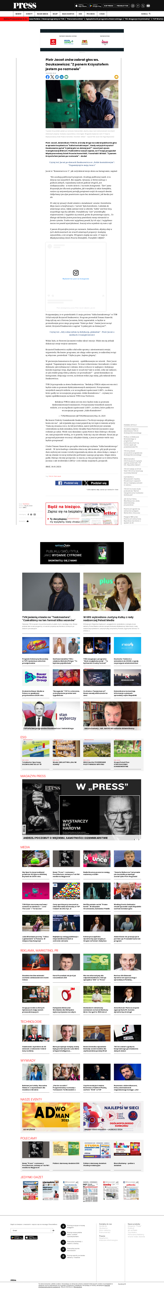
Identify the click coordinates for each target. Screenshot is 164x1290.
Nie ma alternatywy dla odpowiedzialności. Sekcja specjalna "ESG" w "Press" (94, 977)
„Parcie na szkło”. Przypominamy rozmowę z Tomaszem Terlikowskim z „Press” (64, 1088)
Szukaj (144, 14)
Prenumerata (104, 1232)
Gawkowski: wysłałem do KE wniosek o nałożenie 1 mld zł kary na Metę (34, 1049)
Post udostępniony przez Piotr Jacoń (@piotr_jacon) (76, 308)
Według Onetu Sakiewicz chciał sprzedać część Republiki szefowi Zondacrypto (127, 906)
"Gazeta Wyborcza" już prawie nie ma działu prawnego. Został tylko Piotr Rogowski (127, 874)
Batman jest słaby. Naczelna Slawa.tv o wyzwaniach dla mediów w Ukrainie (34, 1087)
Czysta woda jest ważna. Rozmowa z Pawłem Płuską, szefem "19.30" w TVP (95, 1087)
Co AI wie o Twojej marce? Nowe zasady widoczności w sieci (95, 693)
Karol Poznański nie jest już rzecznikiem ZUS (64, 976)
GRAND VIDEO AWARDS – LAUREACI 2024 (103, 1129)
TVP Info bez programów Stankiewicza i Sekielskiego (48, 728)
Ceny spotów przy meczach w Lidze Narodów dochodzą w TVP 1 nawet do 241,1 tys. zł (66, 906)
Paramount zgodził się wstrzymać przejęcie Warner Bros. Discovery (132, 511)
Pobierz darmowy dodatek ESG (66, 1163)
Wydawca (103, 1228)
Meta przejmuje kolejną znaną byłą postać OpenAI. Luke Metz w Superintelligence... (66, 1049)
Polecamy (29, 1138)
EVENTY (29, 14)
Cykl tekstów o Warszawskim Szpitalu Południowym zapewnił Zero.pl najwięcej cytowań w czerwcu (133, 481)
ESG (80, 14)
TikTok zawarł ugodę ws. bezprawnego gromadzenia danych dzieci (126, 1049)
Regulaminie (78, 1287)
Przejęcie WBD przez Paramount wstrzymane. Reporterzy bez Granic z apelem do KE (132, 520)
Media (25, 847)
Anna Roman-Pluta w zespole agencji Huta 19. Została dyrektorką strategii (126, 1010)
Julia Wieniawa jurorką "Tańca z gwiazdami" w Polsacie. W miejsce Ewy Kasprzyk (35, 939)
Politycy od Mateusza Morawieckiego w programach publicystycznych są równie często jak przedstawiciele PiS (131, 442)
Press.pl (131, 1228)
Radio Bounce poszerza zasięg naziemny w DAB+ (96, 873)
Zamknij (122, 1284)
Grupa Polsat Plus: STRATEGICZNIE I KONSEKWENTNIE (122, 764)
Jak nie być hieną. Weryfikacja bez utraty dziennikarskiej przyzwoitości (132, 502)
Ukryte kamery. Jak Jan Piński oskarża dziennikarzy (109, 728)
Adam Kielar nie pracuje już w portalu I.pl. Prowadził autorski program (127, 939)
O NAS (102, 14)
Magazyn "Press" (135, 1226)
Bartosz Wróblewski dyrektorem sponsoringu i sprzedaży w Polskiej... (125, 977)
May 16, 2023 (99, 416)
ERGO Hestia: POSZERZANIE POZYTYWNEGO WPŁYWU (94, 763)
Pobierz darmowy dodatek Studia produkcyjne (94, 1164)
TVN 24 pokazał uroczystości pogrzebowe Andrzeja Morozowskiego (133, 453)
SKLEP (55, 14)
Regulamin (103, 1238)
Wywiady (28, 1060)
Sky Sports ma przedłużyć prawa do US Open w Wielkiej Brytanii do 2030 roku (34, 874)
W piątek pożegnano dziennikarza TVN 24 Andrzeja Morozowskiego (133, 431)
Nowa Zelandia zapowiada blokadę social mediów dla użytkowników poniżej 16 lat (95, 1049)
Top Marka (132, 1232)
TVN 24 (51, 476)
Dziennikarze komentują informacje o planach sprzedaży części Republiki (125, 693)
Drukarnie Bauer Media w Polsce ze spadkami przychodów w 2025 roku (33, 693)
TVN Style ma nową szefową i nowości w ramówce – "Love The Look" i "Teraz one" (34, 906)
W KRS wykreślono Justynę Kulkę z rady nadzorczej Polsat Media (108, 619)
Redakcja (103, 1226)
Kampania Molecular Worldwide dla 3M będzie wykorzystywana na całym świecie (64, 1011)
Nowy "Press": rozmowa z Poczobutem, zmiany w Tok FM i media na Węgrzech (66, 874)
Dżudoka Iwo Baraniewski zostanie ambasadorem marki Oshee (35, 977)
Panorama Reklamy (136, 1234)
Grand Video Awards (136, 1237)
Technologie (31, 1021)
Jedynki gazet (32, 1177)
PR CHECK (91, 14)
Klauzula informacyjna (108, 1240)
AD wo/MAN (132, 1230)
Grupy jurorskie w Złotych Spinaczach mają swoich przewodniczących (33, 1010)
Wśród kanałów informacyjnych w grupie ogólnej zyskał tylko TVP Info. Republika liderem (133, 462)
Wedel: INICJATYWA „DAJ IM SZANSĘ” (65, 763)
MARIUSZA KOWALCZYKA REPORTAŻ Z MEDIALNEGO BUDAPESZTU (63, 838)
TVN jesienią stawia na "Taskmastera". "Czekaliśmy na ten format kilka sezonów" (49, 619)
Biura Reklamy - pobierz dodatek (124, 1164)
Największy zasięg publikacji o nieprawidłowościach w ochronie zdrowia (65, 939)
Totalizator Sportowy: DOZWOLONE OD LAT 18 (32, 763)
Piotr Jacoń (57, 476)
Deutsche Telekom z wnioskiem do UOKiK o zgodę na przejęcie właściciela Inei (126, 661)
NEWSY (18, 14)
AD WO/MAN (29, 1129)
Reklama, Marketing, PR (39, 950)
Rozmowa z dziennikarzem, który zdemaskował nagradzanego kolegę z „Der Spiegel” (126, 1088)
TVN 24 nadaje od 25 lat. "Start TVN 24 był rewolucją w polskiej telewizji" (133, 471)
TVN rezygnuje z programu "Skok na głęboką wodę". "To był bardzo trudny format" (95, 661)
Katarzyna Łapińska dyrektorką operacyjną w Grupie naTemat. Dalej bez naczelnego (95, 940)
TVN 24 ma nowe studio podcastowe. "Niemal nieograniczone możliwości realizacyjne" (133, 492)
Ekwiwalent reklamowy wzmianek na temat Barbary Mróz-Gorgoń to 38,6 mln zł (95, 1010)
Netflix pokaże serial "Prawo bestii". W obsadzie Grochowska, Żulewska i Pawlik (96, 906)
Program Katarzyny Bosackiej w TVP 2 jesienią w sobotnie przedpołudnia (35, 661)
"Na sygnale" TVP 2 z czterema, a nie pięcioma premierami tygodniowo (66, 693)
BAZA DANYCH (68, 14)
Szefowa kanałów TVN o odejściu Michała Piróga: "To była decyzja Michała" (65, 661)
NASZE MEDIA (42, 14)
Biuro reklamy (105, 1230)
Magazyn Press (33, 776)
